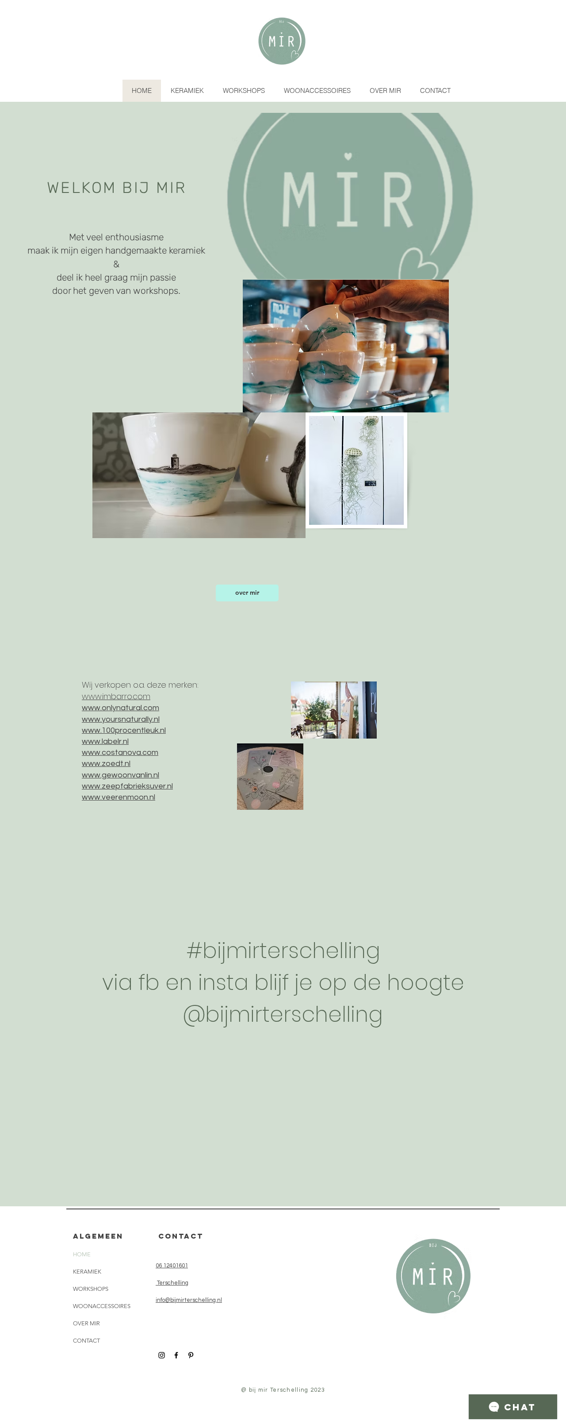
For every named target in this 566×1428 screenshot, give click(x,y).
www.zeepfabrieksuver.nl (127, 786)
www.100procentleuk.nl (124, 730)
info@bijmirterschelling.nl (189, 1300)
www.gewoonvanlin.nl (120, 775)
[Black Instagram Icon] (161, 1355)
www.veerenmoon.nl (118, 797)
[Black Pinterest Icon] (191, 1355)
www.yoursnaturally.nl (121, 719)
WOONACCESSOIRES (101, 1306)
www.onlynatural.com (120, 708)
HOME (82, 1254)
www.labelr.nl (105, 741)
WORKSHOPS (90, 1289)
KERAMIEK (87, 1271)
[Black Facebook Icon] (176, 1355)
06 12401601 (172, 1265)
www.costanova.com (120, 752)
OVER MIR (86, 1323)
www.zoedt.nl (106, 763)
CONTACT (86, 1340)
